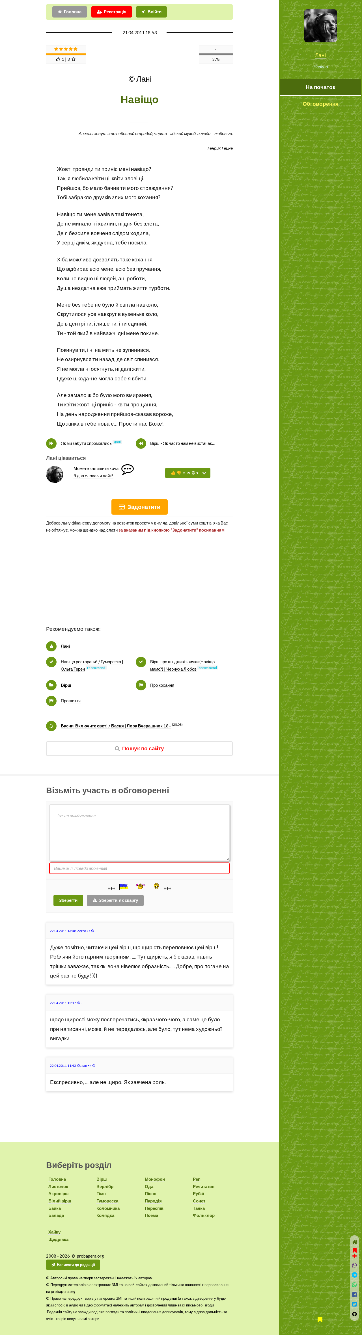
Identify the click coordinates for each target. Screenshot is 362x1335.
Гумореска (107, 1201)
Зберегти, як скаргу (118, 900)
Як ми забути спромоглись (86, 443)
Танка (199, 1208)
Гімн (101, 1193)
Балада (56, 1215)
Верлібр (104, 1186)
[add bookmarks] (354, 1252)
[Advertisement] (139, 584)
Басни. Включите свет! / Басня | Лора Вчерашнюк (116, 725)
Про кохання (162, 685)
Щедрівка (58, 1239)
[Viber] (354, 1265)
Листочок (58, 1186)
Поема (151, 1215)
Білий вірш (59, 1201)
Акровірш (58, 1193)
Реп (197, 1179)
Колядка (105, 1215)
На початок (320, 87)
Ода (149, 1186)
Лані (320, 55)
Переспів (154, 1208)
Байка (54, 1208)
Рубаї (198, 1193)
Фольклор (204, 1215)
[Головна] (354, 1242)
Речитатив (203, 1186)
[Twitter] (354, 1304)
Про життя (71, 700)
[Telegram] (354, 1275)
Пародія (153, 1201)
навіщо (140, 169)
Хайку (54, 1232)
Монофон (155, 1179)
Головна (72, 11)
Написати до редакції (76, 1264)
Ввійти (154, 11)
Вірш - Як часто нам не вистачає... (182, 443)
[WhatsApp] (354, 1285)
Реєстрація (115, 11)
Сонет (199, 1201)
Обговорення (321, 104)
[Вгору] (354, 1314)
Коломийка (108, 1208)
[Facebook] (354, 1295)
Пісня (150, 1193)
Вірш (66, 685)
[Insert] (123, 887)
